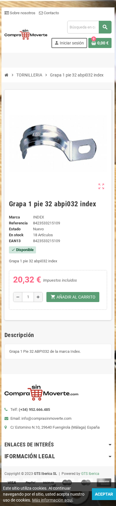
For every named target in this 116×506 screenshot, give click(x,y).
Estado (15, 229)
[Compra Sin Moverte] (25, 34)
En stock (16, 235)
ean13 (15, 241)
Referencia (18, 223)
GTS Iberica (90, 474)
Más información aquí (52, 500)
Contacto (51, 13)
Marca (14, 217)
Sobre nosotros (22, 13)
